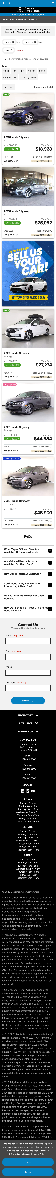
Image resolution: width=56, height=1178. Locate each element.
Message (15, 682)
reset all (20, 50)
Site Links (26, 723)
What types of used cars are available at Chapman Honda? (21, 550)
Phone (8, 666)
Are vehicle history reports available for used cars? (20, 563)
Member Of (26, 731)
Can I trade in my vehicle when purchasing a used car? (22, 585)
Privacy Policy (38, 1154)
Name (14, 635)
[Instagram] (28, 791)
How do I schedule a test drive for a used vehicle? (26, 609)
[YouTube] (33, 791)
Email (13, 651)
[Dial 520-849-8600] (10, 3)
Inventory (25, 715)
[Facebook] (23, 791)
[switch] (52, 3)
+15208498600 (28, 759)
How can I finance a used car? (22, 573)
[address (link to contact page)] (3, 3)
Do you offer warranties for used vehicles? (24, 597)
